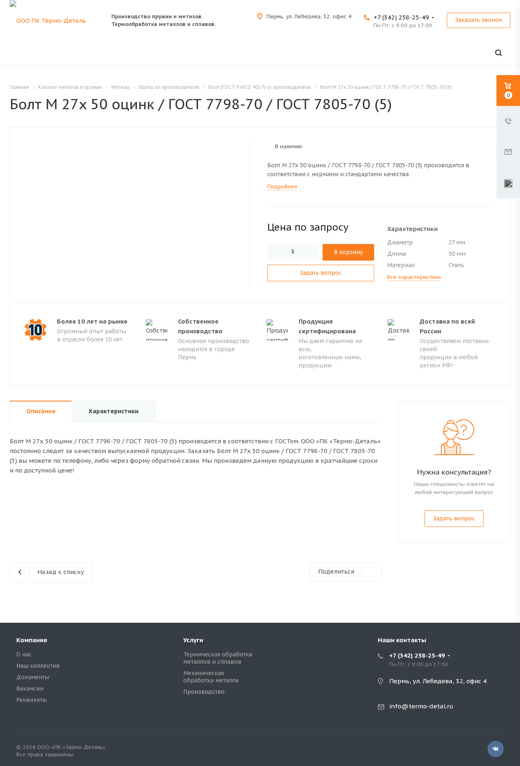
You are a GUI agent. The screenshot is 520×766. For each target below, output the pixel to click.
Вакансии (29, 688)
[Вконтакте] (496, 749)
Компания (31, 640)
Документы (32, 677)
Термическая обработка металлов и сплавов (217, 658)
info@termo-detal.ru (421, 706)
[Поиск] (498, 53)
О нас (24, 654)
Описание (41, 411)
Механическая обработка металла (210, 676)
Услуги (193, 640)
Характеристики (114, 411)
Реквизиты (31, 699)
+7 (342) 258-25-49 (401, 17)
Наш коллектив (38, 665)
